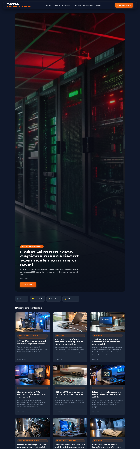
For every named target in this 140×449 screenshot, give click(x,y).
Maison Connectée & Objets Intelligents (28, 336)
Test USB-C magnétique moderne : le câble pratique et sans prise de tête (69, 341)
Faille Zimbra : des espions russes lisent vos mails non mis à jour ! (49, 258)
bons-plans (60, 335)
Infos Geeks (66, 5)
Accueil (48, 5)
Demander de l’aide (124, 5)
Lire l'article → (28, 284)
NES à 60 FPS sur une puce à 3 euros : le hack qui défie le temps (69, 394)
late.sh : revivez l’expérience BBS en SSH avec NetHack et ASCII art (106, 394)
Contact (98, 5)
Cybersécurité (88, 5)
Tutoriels (57, 5)
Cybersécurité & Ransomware (31, 246)
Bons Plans (77, 5)
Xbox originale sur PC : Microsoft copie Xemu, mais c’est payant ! (31, 394)
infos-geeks (98, 335)
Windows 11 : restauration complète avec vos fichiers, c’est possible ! (106, 341)
